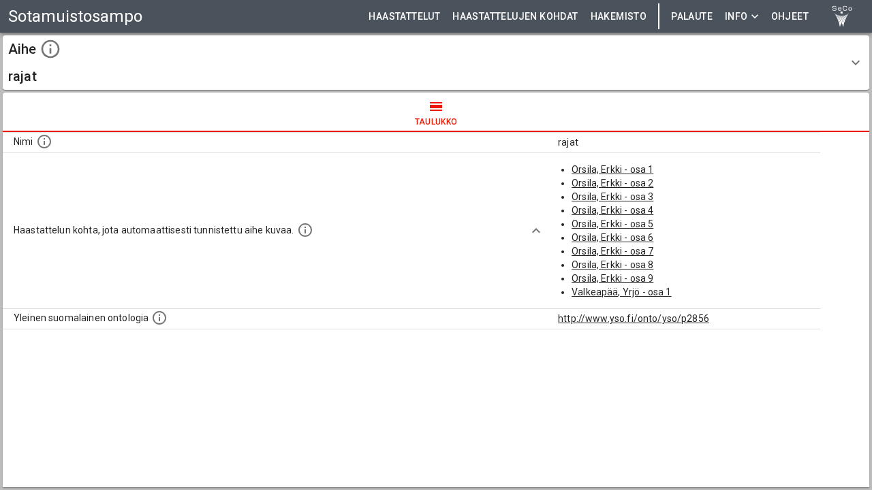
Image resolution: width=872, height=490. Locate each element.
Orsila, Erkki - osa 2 (612, 183)
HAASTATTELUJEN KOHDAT (515, 16)
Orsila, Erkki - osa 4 (612, 210)
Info (736, 16)
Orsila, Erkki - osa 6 (612, 237)
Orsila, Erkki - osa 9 (612, 278)
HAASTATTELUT (404, 16)
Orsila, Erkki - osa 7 (612, 251)
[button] (436, 62)
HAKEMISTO (619, 16)
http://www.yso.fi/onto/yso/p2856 (633, 318)
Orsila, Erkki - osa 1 (612, 169)
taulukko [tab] (436, 122)
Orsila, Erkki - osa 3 (612, 196)
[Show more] (536, 231)
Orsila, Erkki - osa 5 (612, 223)
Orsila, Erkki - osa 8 (612, 264)
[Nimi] (44, 141)
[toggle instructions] (50, 49)
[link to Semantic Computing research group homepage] (842, 16)
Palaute (692, 16)
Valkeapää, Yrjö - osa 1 (621, 292)
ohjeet (790, 16)
